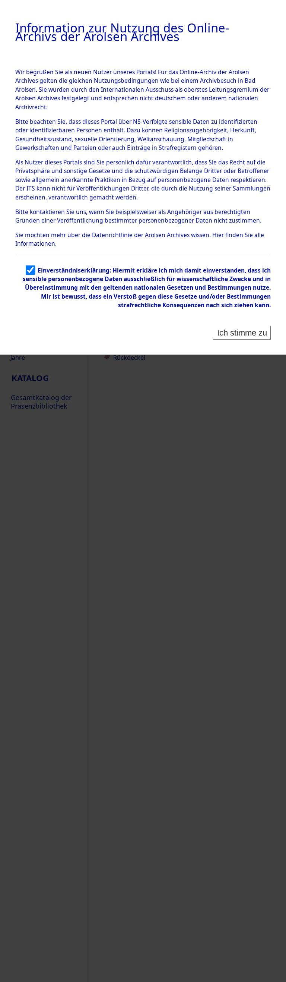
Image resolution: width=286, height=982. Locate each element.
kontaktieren (47, 212)
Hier (218, 235)
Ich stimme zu (242, 332)
